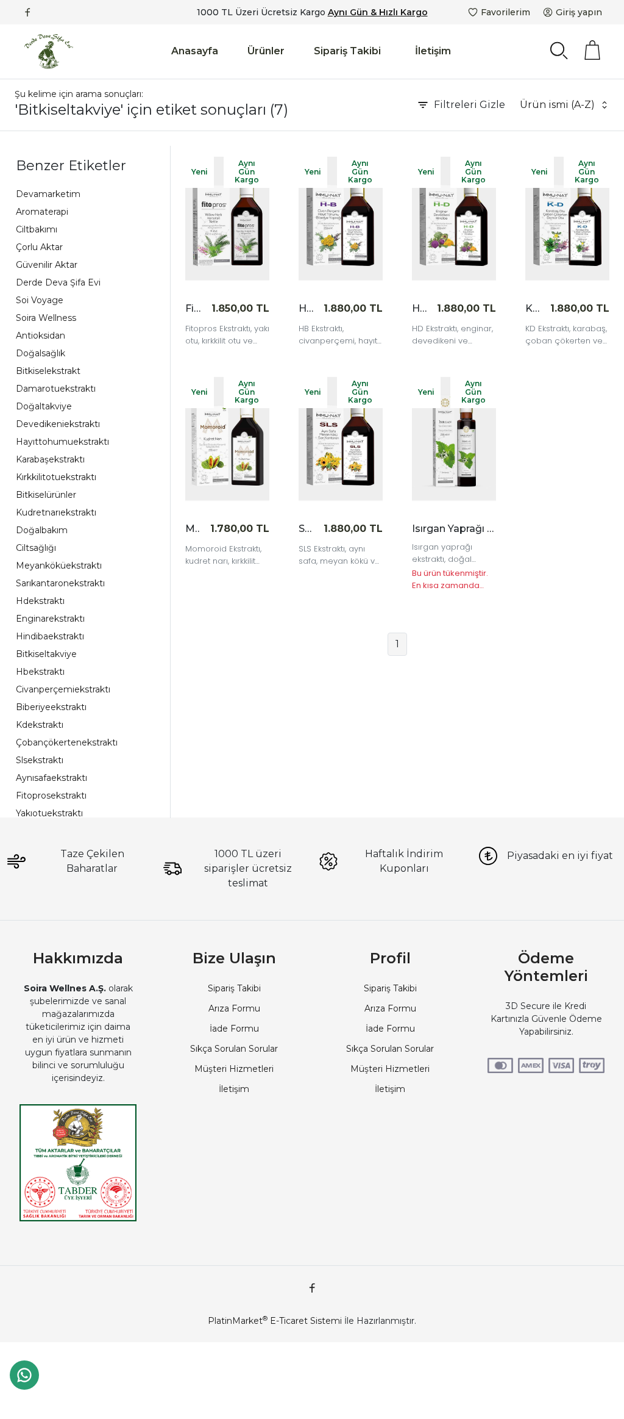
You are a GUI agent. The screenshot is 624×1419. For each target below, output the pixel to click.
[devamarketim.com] (48, 51)
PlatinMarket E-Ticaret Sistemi (275, 1320)
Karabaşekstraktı (50, 459)
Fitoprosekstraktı (51, 795)
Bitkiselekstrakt (48, 370)
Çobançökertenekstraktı (67, 742)
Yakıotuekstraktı (49, 813)
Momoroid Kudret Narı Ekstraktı (192, 528)
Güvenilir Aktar (46, 264)
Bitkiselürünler (46, 494)
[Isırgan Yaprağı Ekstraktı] (454, 439)
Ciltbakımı (36, 229)
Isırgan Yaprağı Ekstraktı (454, 528)
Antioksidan (40, 335)
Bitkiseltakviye (46, 653)
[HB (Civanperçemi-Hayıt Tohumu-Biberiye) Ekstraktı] (341, 219)
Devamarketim (48, 194)
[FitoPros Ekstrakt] (227, 219)
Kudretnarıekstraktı (56, 512)
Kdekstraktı (39, 724)
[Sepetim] (592, 50)
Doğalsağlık (40, 353)
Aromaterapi (42, 211)
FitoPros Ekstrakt (192, 308)
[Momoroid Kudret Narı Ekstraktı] (227, 439)
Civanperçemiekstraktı (63, 689)
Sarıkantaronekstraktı (60, 583)
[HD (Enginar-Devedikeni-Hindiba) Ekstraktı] (454, 219)
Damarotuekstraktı (56, 388)
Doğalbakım (42, 530)
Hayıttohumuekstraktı (62, 441)
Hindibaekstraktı (50, 636)
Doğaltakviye (44, 406)
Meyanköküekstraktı (59, 565)
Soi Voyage (39, 300)
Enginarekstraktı (50, 618)
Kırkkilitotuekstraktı (56, 477)
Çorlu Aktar (39, 247)
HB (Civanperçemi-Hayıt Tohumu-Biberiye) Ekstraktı (306, 308)
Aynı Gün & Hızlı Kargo (378, 12)
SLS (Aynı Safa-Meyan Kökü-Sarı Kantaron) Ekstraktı (306, 528)
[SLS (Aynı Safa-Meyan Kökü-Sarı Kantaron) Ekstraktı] (341, 439)
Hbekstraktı (40, 671)
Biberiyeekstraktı (51, 707)
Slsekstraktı (39, 760)
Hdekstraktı (40, 600)
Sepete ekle (232, 308)
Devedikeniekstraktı (58, 424)
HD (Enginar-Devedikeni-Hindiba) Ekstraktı (419, 308)
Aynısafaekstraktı (51, 777)
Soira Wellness (46, 317)
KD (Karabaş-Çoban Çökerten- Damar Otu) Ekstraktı (533, 308)
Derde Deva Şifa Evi (58, 282)
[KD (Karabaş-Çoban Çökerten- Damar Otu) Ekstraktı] (567, 219)
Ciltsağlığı (36, 547)
